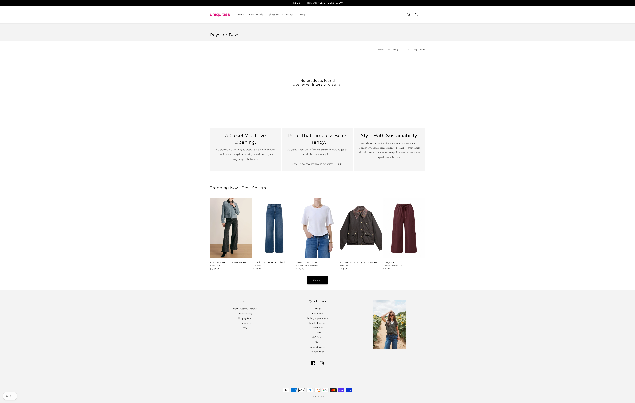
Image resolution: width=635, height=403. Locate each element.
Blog (317, 342)
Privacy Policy (317, 351)
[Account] (416, 14)
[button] (240, 14)
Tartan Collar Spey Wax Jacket (359, 262)
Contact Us (245, 323)
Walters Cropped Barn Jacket (228, 262)
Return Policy (245, 313)
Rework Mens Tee (307, 262)
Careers (317, 332)
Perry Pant (389, 262)
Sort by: (380, 49)
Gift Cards (317, 337)
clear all (335, 84)
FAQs (245, 327)
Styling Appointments (317, 318)
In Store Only (231, 254)
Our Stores (317, 313)
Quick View (274, 254)
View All (317, 280)
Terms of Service (317, 347)
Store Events (317, 327)
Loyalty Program (317, 323)
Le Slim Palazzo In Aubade (269, 262)
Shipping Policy (245, 318)
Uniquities (320, 396)
